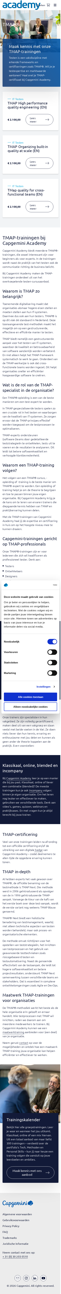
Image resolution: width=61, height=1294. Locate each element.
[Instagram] (26, 1278)
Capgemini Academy (18, 778)
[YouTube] (43, 1278)
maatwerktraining (13, 1032)
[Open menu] (55, 5)
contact (23, 1042)
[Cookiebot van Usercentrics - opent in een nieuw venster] (43, 585)
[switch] (52, 652)
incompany (36, 790)
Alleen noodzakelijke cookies (30, 706)
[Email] (18, 1278)
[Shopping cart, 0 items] (48, 5)
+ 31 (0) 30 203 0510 (15, 1256)
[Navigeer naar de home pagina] (21, 5)
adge (40, 850)
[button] (30, 1172)
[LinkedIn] (35, 1278)
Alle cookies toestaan (30, 696)
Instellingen (43, 686)
